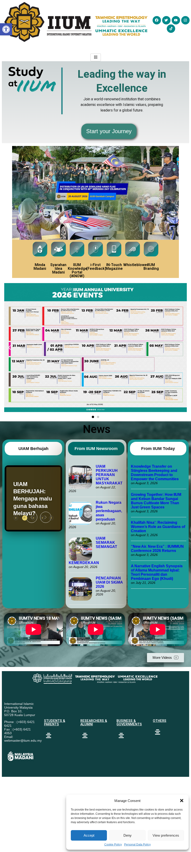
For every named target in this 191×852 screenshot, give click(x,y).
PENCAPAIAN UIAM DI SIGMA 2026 (109, 582)
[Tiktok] (171, 28)
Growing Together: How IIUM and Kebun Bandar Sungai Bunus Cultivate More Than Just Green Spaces (156, 501)
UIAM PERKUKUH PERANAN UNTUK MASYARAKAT (109, 474)
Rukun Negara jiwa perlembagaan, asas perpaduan (109, 510)
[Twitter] (166, 20)
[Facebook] (157, 20)
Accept (89, 835)
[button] (181, 800)
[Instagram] (185, 20)
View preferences (166, 835)
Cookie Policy (113, 844)
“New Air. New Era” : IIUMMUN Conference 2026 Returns (157, 548)
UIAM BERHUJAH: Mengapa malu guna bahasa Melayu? (32, 498)
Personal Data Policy (137, 844)
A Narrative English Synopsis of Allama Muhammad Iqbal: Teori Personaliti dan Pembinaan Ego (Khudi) (157, 572)
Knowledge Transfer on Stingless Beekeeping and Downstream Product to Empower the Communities (155, 472)
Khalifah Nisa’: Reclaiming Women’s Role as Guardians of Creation (158, 527)
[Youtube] (176, 20)
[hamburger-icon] (95, 57)
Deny (127, 835)
